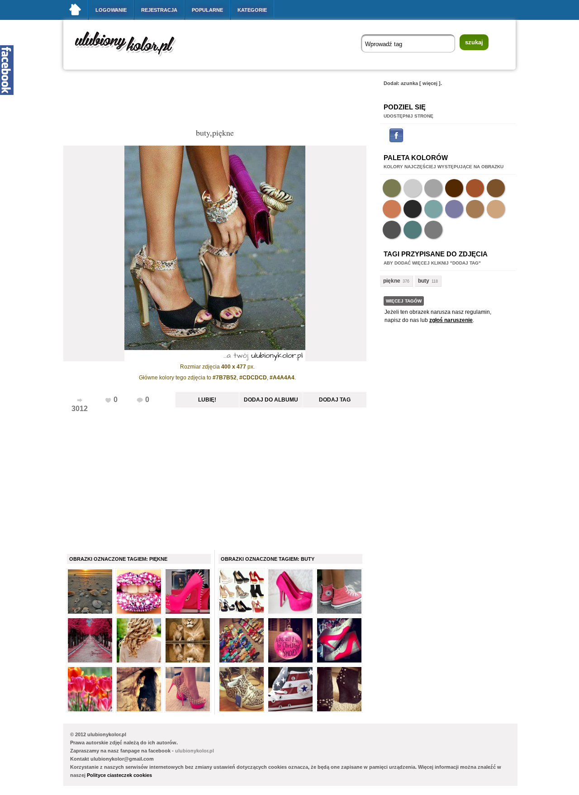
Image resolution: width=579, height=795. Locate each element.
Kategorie (252, 10)
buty (423, 281)
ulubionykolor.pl (194, 750)
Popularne (207, 10)
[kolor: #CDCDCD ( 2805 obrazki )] (412, 188)
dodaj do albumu (271, 400)
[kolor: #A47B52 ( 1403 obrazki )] (475, 209)
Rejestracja (159, 10)
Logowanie (111, 10)
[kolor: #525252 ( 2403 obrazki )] (392, 230)
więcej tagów (404, 300)
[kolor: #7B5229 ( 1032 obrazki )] (496, 188)
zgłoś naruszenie (451, 320)
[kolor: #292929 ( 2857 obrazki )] (412, 209)
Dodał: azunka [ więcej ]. (413, 83)
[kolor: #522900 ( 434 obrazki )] (454, 188)
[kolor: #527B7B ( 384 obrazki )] (412, 230)
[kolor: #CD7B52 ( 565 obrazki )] (392, 209)
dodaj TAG (335, 400)
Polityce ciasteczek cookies (119, 775)
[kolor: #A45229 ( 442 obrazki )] (475, 188)
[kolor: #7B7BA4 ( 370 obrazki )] (454, 209)
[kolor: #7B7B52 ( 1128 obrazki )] (392, 188)
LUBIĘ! (207, 400)
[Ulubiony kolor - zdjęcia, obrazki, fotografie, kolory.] (131, 58)
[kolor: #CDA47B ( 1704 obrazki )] (496, 209)
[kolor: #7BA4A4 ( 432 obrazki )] (433, 209)
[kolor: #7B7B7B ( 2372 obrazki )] (433, 230)
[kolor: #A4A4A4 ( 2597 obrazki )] (433, 188)
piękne (391, 281)
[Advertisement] (228, 101)
